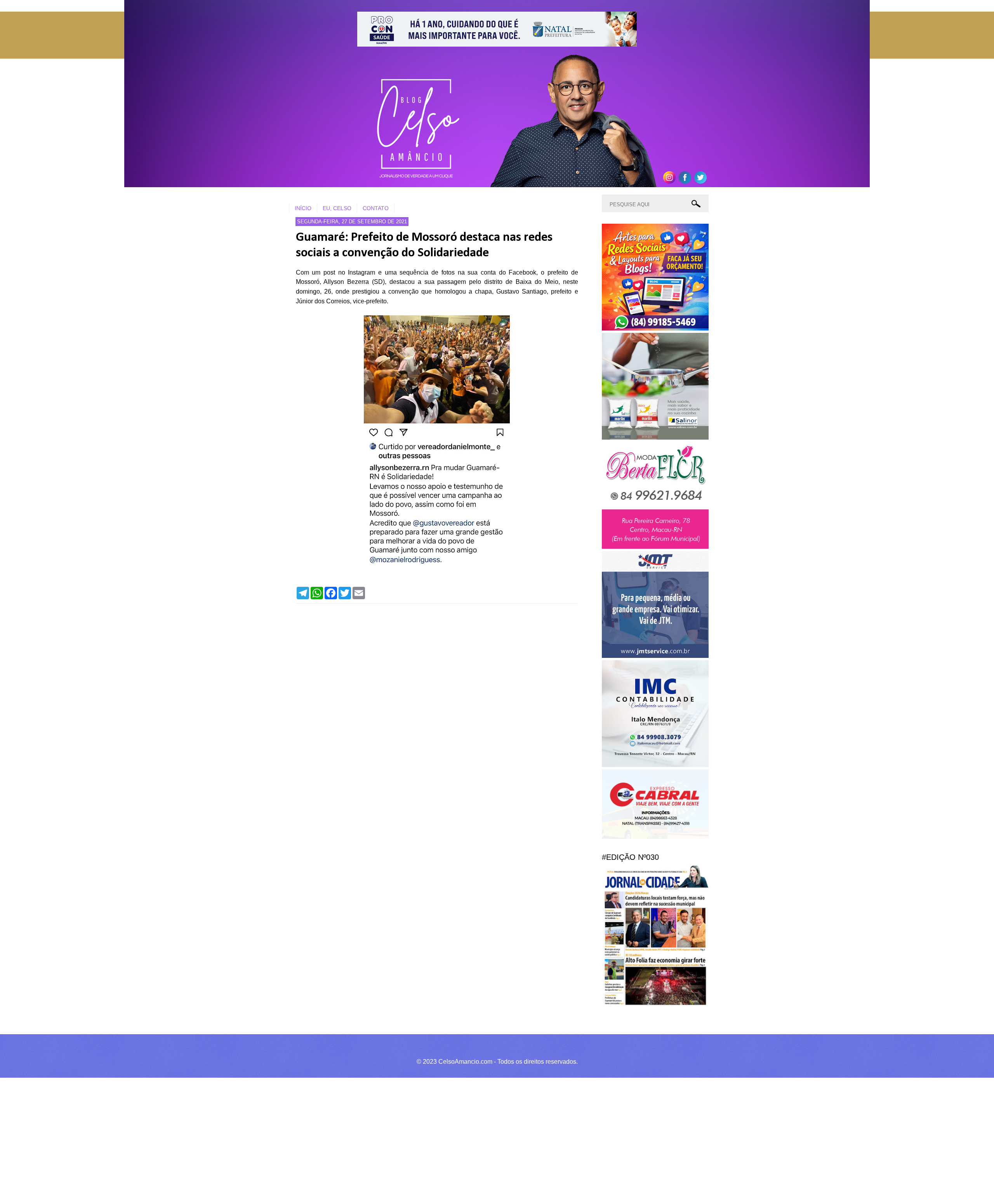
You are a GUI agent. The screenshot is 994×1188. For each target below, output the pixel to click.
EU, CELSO (337, 208)
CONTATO (376, 208)
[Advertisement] (233, 1131)
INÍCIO (303, 208)
